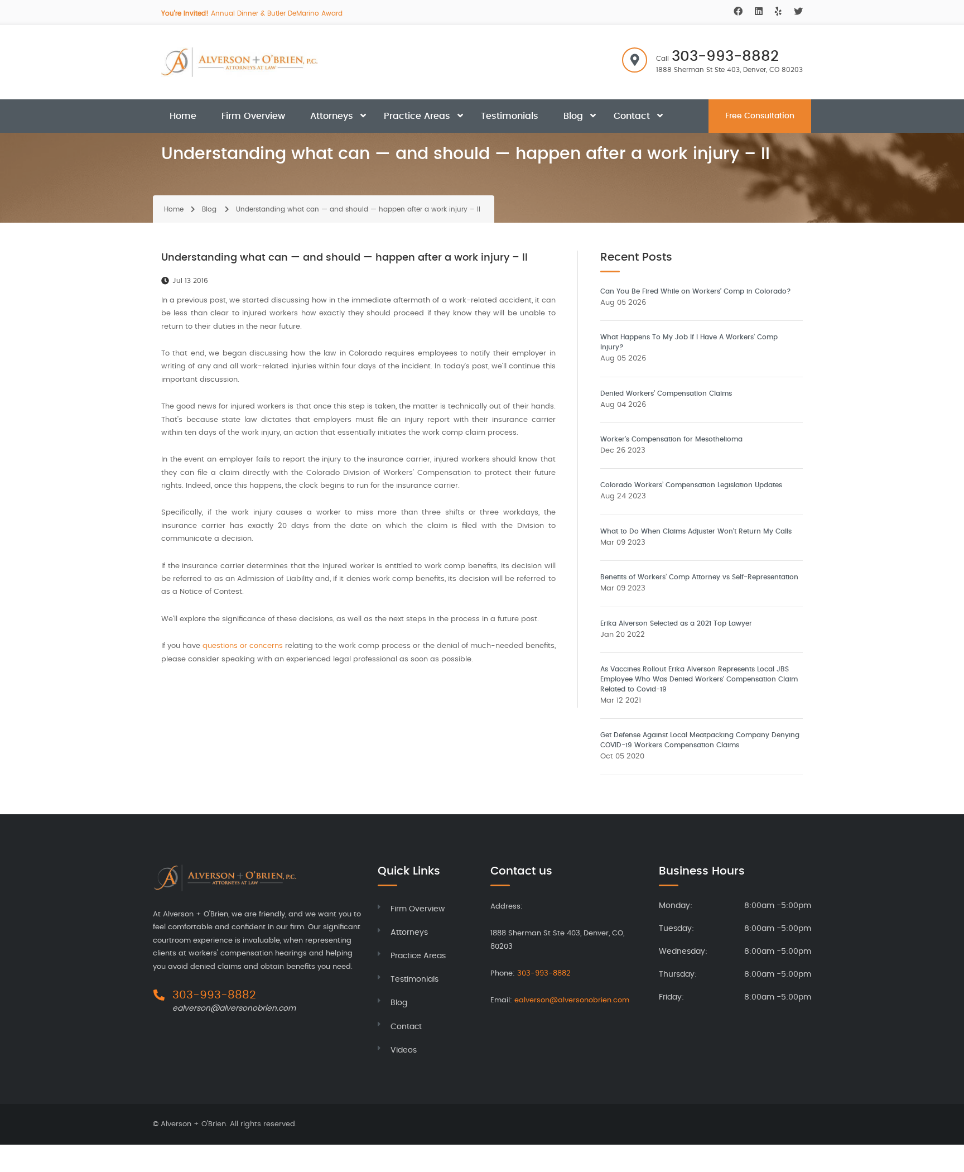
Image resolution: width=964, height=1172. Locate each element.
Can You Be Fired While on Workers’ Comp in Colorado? (695, 291)
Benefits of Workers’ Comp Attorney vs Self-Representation (699, 577)
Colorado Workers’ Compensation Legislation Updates (691, 485)
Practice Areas (417, 116)
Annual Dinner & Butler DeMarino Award (252, 13)
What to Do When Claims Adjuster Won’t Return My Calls (696, 531)
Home (183, 116)
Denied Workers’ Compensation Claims (666, 393)
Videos (404, 1050)
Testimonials (509, 116)
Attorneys (331, 116)
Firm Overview (253, 116)
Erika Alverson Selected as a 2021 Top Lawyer (676, 623)
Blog (573, 116)
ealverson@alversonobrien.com (234, 1008)
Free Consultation (759, 116)
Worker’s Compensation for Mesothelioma (671, 439)
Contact (632, 116)
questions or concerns (243, 646)
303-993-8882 (725, 56)
